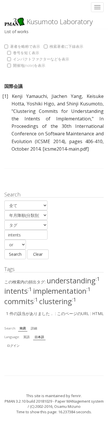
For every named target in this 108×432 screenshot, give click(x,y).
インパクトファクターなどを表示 (41, 59)
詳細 (34, 328)
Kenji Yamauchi (29, 96)
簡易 (23, 328)
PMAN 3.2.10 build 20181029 (28, 401)
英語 (26, 337)
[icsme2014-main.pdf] (66, 149)
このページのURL (73, 313)
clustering (57, 301)
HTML (98, 313)
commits (21, 301)
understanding (73, 280)
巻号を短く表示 (26, 52)
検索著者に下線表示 (66, 46)
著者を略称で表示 (25, 46)
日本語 (39, 337)
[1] (5, 96)
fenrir (76, 395)
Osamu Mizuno (67, 406)
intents (18, 291)
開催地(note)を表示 (29, 65)
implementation (62, 291)
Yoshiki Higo (40, 104)
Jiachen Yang (67, 96)
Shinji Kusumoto (85, 104)
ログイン (13, 345)
